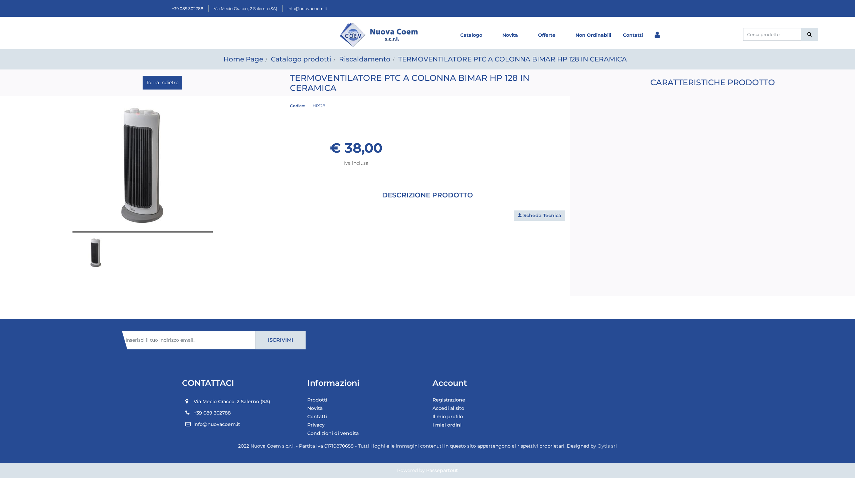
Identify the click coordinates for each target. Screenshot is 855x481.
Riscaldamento (364, 59)
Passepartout (442, 470)
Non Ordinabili (593, 35)
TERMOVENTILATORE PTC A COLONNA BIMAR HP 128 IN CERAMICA (512, 59)
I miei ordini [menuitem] (447, 425)
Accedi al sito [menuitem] (448, 408)
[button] (809, 34)
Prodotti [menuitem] (317, 400)
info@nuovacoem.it (307, 8)
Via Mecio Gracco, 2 (245, 8)
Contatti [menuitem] (317, 417)
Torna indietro (162, 82)
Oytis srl (607, 446)
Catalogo (471, 35)
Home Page (243, 59)
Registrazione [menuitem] (449, 400)
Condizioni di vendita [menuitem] (333, 433)
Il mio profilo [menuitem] (448, 417)
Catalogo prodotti (301, 59)
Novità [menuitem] (315, 408)
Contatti (633, 35)
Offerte (546, 35)
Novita (510, 35)
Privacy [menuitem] (316, 425)
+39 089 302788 (187, 8)
